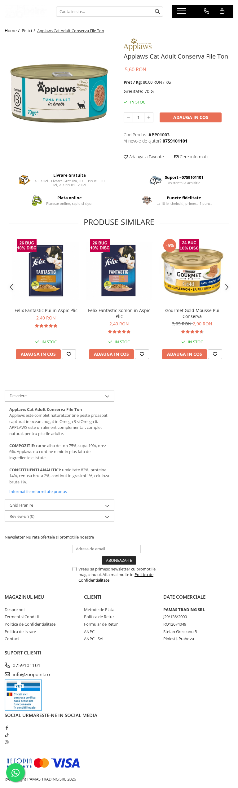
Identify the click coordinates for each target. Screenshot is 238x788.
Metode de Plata (99, 609)
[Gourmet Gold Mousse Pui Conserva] (192, 270)
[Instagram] (7, 742)
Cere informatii (193, 157)
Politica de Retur (99, 616)
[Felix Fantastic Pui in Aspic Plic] (45, 270)
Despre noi (14, 609)
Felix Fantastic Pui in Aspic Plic (46, 310)
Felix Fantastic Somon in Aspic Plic (119, 313)
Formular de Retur (101, 624)
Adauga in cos (190, 117)
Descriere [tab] (18, 395)
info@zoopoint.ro (30, 674)
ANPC (89, 631)
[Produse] (182, 12)
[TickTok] (7, 735)
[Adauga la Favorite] (69, 354)
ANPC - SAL (94, 638)
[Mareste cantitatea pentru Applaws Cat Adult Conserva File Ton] (148, 117)
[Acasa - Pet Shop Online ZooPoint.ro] (26, 11)
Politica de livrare (20, 631)
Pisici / (29, 30)
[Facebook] (7, 727)
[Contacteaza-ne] (207, 11)
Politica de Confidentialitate (30, 624)
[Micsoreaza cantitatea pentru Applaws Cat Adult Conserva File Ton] (128, 117)
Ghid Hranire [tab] (21, 505)
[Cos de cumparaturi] (222, 11)
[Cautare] (157, 12)
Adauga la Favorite (146, 157)
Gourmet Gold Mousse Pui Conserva (192, 313)
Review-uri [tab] (22, 516)
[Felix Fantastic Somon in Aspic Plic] (119, 270)
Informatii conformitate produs (38, 491)
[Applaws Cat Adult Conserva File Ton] (59, 93)
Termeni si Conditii (22, 616)
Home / (13, 30)
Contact (12, 638)
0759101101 (26, 665)
